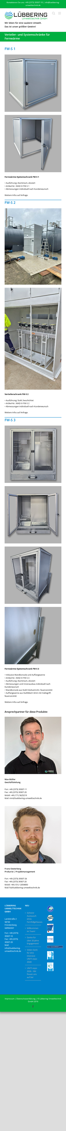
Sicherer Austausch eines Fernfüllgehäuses (33, 917)
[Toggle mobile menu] (59, 13)
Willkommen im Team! (32, 930)
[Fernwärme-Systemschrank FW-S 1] (33, 55)
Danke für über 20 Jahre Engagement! (33, 940)
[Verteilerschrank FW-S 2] (33, 209)
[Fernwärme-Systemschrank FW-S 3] (33, 426)
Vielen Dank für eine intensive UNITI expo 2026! (32, 955)
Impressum (9, 998)
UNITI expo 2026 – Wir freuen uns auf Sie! (32, 973)
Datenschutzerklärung (25, 998)
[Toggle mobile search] (53, 13)
